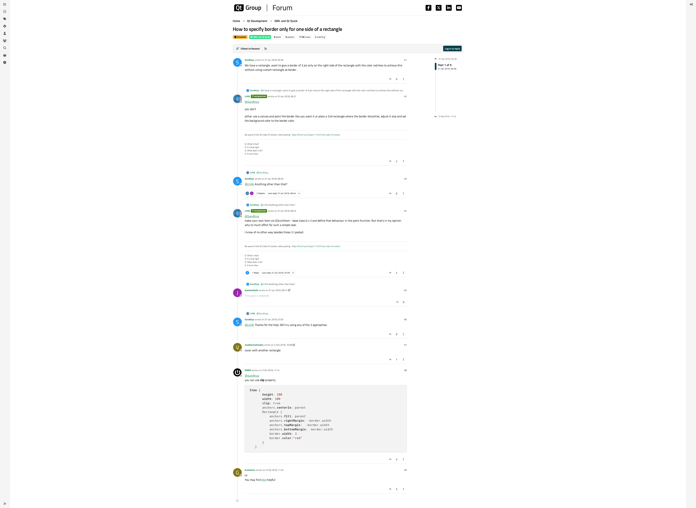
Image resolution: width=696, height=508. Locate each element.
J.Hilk (247, 96)
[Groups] (4, 41)
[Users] (4, 33)
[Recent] (4, 12)
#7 (405, 345)
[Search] (4, 48)
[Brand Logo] (263, 7)
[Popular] (4, 26)
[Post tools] (403, 79)
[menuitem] (691, 4)
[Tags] (4, 19)
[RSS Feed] (265, 48)
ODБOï (248, 370)
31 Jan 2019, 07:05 (274, 319)
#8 (405, 370)
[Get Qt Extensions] (4, 55)
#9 (405, 470)
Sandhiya (249, 60)
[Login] (691, 4)
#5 (405, 290)
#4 (405, 211)
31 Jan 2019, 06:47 (278, 290)
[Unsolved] (4, 62)
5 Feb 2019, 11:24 (275, 470)
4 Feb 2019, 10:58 (283, 345)
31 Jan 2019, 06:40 (274, 178)
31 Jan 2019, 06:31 (286, 96)
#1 (405, 60)
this (263, 480)
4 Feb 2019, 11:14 (270, 370)
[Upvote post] (390, 79)
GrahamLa (250, 470)
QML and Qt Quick (261, 37)
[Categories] (4, 4)
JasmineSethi (251, 290)
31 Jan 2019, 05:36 (274, 60)
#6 (405, 319)
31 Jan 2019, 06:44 (286, 211)
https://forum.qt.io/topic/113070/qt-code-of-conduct (316, 134)
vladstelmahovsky (254, 345)
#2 (405, 96)
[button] (4, 504)
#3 (405, 178)
